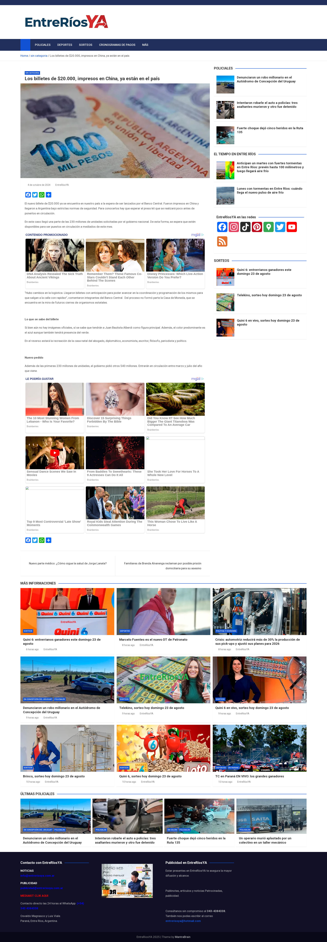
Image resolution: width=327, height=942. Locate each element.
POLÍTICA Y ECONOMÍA (226, 631)
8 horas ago (128, 645)
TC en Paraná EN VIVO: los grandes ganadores (249, 776)
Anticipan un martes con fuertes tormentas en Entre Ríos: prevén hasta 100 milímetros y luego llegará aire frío (270, 167)
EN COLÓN (172, 830)
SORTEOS (85, 44)
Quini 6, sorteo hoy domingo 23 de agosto (150, 776)
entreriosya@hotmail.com (183, 921)
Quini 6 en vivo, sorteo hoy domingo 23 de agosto (268, 322)
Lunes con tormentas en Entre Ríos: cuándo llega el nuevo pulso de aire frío (269, 190)
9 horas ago (32, 717)
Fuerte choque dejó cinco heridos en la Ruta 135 (270, 130)
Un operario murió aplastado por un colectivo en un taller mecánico (265, 840)
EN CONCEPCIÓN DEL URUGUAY (38, 699)
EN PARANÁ (233, 768)
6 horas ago (32, 649)
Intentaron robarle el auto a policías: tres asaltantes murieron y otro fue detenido (267, 105)
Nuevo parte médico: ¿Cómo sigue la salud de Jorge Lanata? (68, 563)
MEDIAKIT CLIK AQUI (34, 895)
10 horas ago (33, 781)
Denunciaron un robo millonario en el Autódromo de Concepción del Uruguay (266, 79)
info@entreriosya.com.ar (37, 875)
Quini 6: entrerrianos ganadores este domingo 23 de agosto (264, 272)
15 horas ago (225, 781)
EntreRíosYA (62, 185)
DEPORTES (64, 44)
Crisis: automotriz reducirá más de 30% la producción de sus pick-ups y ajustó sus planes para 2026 (257, 642)
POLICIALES (43, 44)
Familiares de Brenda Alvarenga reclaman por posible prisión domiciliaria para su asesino (162, 566)
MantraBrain (182, 937)
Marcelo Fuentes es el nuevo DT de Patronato (153, 640)
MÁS (145, 44)
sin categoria (32, 73)
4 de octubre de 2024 (39, 185)
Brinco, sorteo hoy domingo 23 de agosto (54, 776)
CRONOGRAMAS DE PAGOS (117, 44)
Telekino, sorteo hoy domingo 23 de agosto (269, 295)
